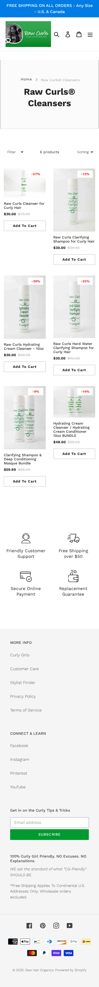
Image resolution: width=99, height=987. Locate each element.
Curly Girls (19, 655)
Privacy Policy (23, 696)
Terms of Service (26, 710)
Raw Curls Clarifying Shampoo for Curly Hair (74, 239)
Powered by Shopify (71, 970)
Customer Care (24, 668)
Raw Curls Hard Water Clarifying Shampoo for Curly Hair (73, 348)
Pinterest (18, 773)
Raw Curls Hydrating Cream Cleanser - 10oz (24, 346)
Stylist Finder (22, 682)
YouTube (18, 787)
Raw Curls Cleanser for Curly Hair (24, 205)
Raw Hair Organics (39, 970)
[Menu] (90, 34)
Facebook (19, 745)
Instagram (19, 759)
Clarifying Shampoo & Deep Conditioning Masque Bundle (23, 459)
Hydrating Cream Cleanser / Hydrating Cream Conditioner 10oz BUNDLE (71, 429)
